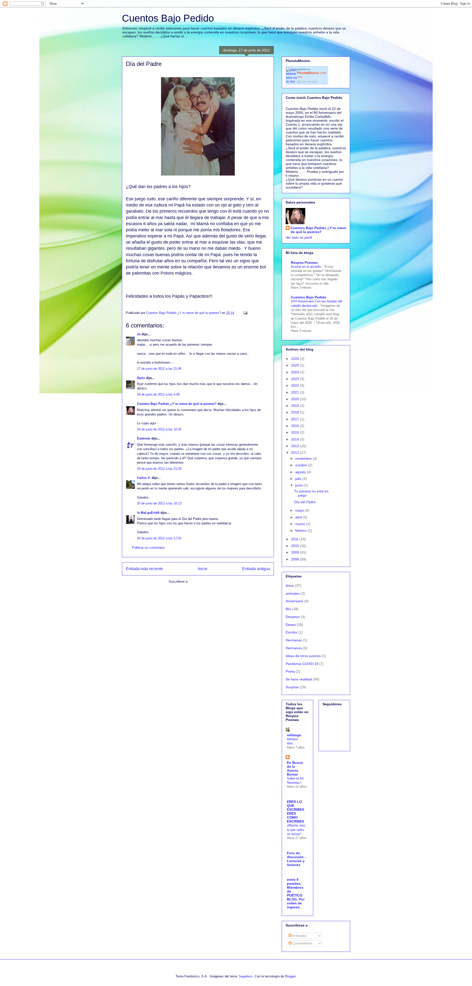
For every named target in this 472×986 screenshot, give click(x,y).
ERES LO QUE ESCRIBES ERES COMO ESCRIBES (295, 811)
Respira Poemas (304, 263)
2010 (295, 546)
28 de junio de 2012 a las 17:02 (159, 538)
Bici (288, 609)
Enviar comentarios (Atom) (208, 581)
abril (299, 517)
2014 (295, 439)
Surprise (292, 687)
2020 (295, 399)
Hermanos (294, 648)
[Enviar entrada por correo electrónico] (245, 313)
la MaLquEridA (148, 513)
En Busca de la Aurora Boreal (295, 768)
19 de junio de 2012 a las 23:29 (159, 469)
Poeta (290, 671)
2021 (295, 392)
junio (299, 485)
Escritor (291, 632)
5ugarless (246, 976)
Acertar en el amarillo (306, 266)
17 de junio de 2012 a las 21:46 (159, 368)
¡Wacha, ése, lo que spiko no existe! (296, 830)
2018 (295, 412)
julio (298, 479)
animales (293, 593)
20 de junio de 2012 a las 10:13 (159, 503)
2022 (295, 385)
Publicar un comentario (148, 547)
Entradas (299, 936)
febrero (301, 530)
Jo (139, 334)
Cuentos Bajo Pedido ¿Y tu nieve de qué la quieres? (177, 404)
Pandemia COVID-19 (302, 664)
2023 (295, 379)
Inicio (202, 569)
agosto (301, 472)
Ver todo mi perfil (299, 237)
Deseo (291, 625)
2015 (295, 432)
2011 (295, 539)
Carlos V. (144, 478)
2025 (295, 365)
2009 (295, 552)
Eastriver (143, 438)
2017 (295, 419)
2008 (295, 559)
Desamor (293, 617)
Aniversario (294, 601)
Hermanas (294, 640)
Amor (290, 586)
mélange (294, 735)
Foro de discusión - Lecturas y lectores (296, 859)
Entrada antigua (256, 569)
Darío (141, 378)
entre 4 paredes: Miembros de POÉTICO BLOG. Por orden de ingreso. (296, 893)
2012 (295, 453)
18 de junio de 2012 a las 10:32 (159, 429)
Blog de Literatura (307, 81)
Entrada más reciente (144, 569)
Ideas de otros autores (303, 656)
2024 (295, 372)
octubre (301, 465)
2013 (295, 446)
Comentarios (302, 943)
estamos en (311, 73)
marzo (300, 524)
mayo (300, 510)
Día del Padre (305, 502)
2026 (295, 359)
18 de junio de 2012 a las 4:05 (158, 394)
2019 (295, 406)
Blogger (290, 976)
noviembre (304, 458)
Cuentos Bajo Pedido (168, 18)
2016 (295, 426)
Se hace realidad (299, 679)
